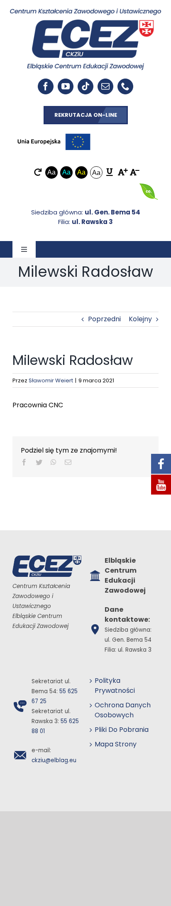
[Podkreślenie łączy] (110, 172)
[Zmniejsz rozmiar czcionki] (133, 172)
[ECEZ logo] (85, 11)
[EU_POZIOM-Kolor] (53, 131)
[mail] (105, 86)
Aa (51, 172)
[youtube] (65, 86)
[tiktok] (85, 86)
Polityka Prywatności (115, 685)
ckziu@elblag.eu (54, 760)
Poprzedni (104, 319)
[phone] (125, 86)
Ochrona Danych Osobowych (123, 710)
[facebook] (46, 86)
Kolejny (140, 319)
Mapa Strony (116, 744)
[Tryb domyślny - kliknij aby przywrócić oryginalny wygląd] (38, 172)
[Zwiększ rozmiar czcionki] (121, 172)
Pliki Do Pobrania (122, 729)
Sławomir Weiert (51, 380)
